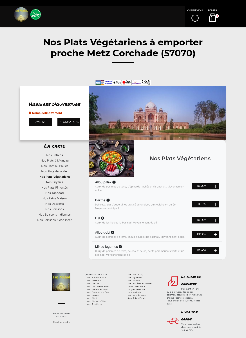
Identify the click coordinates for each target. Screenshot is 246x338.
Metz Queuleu (135, 277)
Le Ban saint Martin (137, 286)
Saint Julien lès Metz (138, 298)
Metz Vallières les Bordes (140, 283)
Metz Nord (91, 298)
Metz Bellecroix (94, 280)
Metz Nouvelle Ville (96, 301)
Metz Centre (92, 283)
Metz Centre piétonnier (97, 286)
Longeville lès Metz (137, 289)
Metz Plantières (94, 304)
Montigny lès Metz (137, 295)
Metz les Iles (92, 295)
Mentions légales (61, 322)
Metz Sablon (134, 280)
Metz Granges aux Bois (97, 292)
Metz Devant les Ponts (97, 289)
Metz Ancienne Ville (96, 277)
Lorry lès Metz (134, 292)
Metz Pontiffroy (135, 274)
